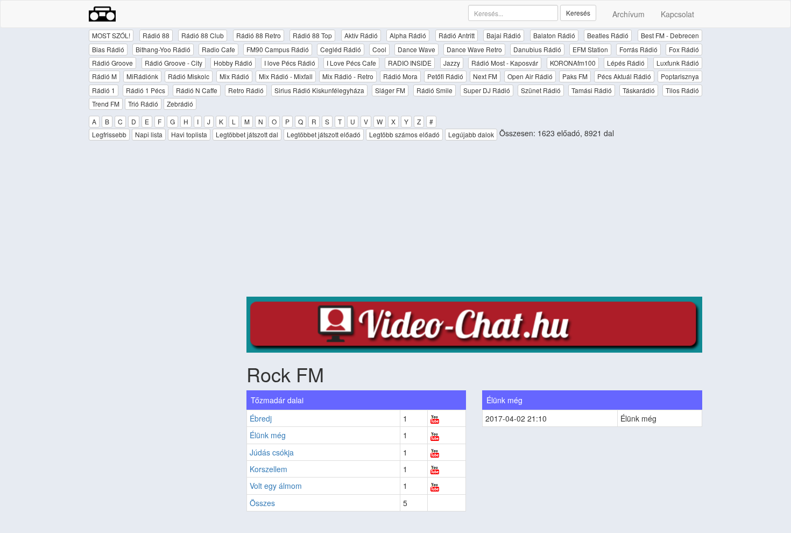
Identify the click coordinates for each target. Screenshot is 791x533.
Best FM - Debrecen (670, 35)
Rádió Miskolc (188, 76)
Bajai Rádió (503, 35)
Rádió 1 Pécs (145, 90)
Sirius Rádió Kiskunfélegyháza (319, 90)
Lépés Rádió (626, 62)
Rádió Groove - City (173, 62)
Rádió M (104, 76)
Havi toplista (189, 134)
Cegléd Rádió (340, 49)
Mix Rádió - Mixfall (286, 76)
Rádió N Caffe (196, 90)
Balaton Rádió (554, 35)
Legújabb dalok (471, 134)
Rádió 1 (103, 90)
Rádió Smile (434, 90)
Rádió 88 (156, 35)
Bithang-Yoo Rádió (163, 49)
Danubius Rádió (537, 49)
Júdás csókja (272, 452)
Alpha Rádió (408, 35)
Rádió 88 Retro (258, 35)
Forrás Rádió (638, 49)
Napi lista (149, 134)
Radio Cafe (218, 49)
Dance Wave (416, 49)
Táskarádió (639, 90)
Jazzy (451, 62)
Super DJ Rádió (486, 90)
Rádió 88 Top (312, 35)
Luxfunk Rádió (677, 62)
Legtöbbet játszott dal (247, 134)
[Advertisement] (474, 221)
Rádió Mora (400, 76)
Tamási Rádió (591, 90)
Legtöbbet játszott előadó (324, 134)
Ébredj (261, 418)
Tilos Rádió (682, 90)
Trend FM (105, 103)
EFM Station (590, 49)
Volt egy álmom (276, 485)
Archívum (628, 14)
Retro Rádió (246, 90)
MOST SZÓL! (111, 35)
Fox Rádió (684, 49)
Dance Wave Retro (474, 49)
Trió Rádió (143, 103)
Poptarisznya (680, 76)
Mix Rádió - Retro (347, 76)
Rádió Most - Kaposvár (504, 62)
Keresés (578, 12)
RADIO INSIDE (410, 62)
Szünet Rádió (541, 90)
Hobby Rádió (233, 62)
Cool (379, 49)
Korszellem (268, 469)
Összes (262, 502)
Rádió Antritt (457, 35)
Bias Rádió (108, 49)
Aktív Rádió (361, 35)
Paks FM (575, 76)
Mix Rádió (234, 76)
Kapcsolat (677, 14)
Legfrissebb (109, 134)
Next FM (485, 76)
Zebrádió (180, 103)
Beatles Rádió (607, 35)
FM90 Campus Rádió (277, 49)
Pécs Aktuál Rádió (624, 76)
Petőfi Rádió (445, 76)
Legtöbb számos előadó (404, 134)
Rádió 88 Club (202, 35)
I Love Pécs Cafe (351, 62)
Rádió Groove (112, 62)
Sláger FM (390, 90)
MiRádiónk (142, 76)
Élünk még (268, 435)
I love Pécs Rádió (289, 62)
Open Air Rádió (530, 76)
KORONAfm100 (573, 62)
